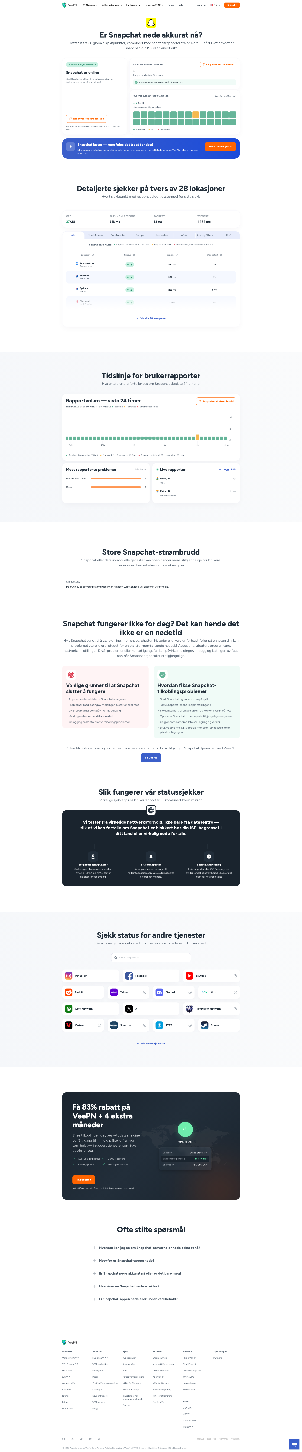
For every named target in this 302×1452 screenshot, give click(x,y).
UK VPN (186, 1414)
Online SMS (189, 1377)
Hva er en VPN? (153, 5)
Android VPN (68, 1383)
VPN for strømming (162, 1396)
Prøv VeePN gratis (220, 146)
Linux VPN (67, 1370)
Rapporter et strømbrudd (88, 118)
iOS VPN (66, 1377)
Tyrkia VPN (188, 1427)
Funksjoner (132, 5)
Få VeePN (232, 5)
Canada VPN (189, 1420)
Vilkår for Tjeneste (132, 1383)
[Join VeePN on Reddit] (90, 1438)
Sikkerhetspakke (110, 5)
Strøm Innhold (160, 1358)
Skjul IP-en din (190, 1364)
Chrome (66, 1389)
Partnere (217, 1358)
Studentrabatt (99, 1396)
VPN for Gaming (161, 1383)
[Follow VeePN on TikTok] (81, 1438)
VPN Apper (89, 5)
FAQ (125, 1370)
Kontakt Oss (129, 1364)
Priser (171, 5)
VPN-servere (98, 1402)
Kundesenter (129, 1358)
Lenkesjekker (189, 1383)
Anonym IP (158, 1377)
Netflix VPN (158, 1402)
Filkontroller (189, 1389)
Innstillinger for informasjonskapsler (133, 1397)
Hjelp (180, 5)
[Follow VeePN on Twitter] (72, 1438)
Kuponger (97, 1389)
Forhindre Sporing (162, 1389)
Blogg (95, 1408)
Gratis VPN (67, 1408)
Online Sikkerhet (161, 1370)
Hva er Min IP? (190, 1358)
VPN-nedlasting (100, 1364)
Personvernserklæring (133, 1377)
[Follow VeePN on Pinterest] (99, 1438)
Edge (65, 1402)
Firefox (65, 1396)
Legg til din (229, 469)
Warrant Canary (131, 1389)
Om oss (126, 1405)
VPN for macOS (70, 1364)
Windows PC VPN (71, 1358)
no (215, 5)
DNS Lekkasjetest (192, 1370)
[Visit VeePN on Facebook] (63, 1438)
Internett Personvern (163, 1364)
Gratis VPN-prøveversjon (105, 1383)
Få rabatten (84, 1179)
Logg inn (201, 5)
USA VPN (187, 1408)
